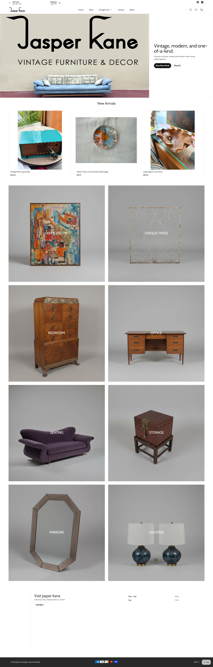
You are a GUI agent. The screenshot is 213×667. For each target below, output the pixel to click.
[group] (34, 3)
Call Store (39, 605)
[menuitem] (81, 10)
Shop (91, 10)
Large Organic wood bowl (152, 172)
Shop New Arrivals (163, 65)
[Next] (59, 3)
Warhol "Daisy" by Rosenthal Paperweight (92, 172)
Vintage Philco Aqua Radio (20, 172)
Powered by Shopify (34, 662)
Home (80, 10)
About (132, 10)
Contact (121, 10)
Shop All (177, 65)
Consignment (104, 10)
